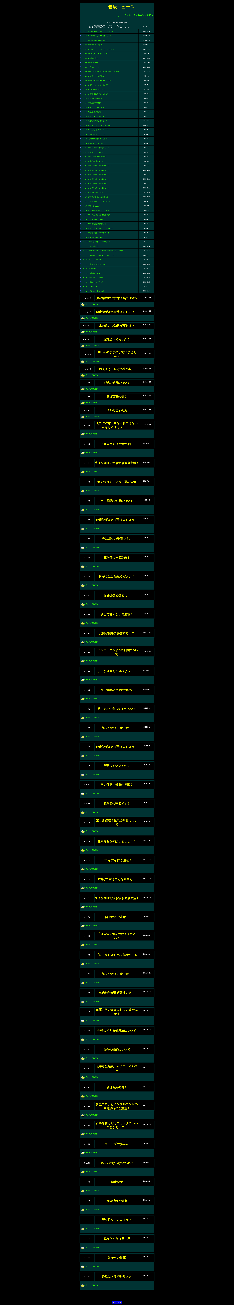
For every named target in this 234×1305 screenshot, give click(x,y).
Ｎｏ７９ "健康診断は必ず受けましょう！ (97, 148)
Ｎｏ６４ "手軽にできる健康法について (96, 233)
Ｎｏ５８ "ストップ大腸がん (92, 259)
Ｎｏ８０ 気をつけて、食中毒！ (93, 143)
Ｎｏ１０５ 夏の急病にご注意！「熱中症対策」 (98, 31)
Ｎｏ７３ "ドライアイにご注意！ (94, 192)
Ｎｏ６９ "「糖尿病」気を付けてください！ (97, 210)
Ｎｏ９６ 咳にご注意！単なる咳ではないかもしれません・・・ (103, 71)
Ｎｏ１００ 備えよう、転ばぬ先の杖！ (95, 53)
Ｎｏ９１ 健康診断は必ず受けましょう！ (96, 94)
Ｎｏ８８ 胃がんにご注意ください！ (95, 107)
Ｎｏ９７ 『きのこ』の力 (91, 67)
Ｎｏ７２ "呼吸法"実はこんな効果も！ (95, 197)
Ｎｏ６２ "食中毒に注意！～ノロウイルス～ (97, 242)
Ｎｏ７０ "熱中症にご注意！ (92, 206)
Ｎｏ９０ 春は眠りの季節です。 (93, 98)
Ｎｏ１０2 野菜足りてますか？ (93, 45)
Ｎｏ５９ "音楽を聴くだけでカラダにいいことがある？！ (101, 255)
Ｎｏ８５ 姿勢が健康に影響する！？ (95, 121)
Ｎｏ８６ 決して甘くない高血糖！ (94, 116)
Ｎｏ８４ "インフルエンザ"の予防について (97, 125)
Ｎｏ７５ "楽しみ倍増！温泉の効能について (97, 165)
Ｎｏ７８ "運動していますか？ (93, 152)
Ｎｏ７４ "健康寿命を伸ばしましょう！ (96, 170)
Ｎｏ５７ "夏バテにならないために (94, 264)
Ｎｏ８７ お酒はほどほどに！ (93, 112)
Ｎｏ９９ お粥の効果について (93, 58)
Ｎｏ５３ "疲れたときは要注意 (93, 282)
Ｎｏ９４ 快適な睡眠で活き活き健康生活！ (97, 80)
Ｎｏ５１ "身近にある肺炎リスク (93, 291)
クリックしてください (91, 304)
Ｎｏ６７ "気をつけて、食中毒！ (94, 219)
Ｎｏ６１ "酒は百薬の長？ (91, 246)
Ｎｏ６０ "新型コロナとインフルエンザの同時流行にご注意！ (103, 251)
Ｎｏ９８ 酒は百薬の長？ (91, 62)
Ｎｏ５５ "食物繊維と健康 (91, 273)
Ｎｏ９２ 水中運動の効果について (94, 89)
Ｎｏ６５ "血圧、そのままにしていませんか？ (98, 228)
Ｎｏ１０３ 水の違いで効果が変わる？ (95, 40)
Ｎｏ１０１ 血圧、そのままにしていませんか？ (98, 49)
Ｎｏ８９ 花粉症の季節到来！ (93, 103)
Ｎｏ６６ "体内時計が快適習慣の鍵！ (95, 224)
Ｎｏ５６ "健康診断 (89, 268)
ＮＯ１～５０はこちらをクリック (125, 16)
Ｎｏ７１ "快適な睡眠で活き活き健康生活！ (97, 201)
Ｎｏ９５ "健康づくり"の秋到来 (93, 76)
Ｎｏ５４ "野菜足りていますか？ (93, 277)
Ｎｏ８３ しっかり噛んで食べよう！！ (95, 130)
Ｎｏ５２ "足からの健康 (90, 286)
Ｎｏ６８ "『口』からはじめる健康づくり (97, 215)
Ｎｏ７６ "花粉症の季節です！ (93, 161)
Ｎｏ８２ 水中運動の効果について (94, 134)
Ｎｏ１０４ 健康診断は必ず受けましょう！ (97, 36)
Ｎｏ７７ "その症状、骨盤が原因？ (94, 156)
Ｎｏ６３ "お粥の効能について (93, 237)
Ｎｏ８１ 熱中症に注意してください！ (95, 139)
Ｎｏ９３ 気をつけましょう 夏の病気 (95, 85)
